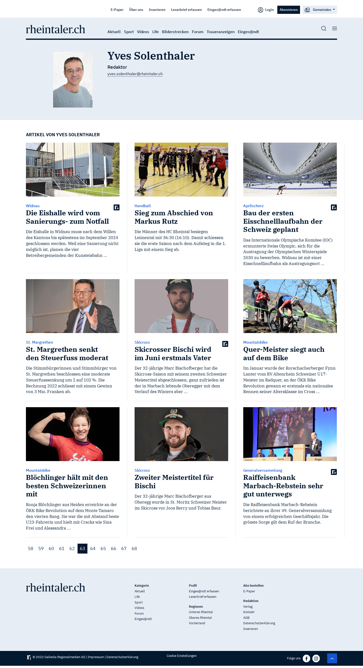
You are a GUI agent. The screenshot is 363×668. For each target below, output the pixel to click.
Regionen (196, 606)
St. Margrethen (39, 342)
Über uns (136, 9)
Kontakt (249, 612)
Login (269, 9)
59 (41, 548)
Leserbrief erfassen (186, 9)
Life (155, 31)
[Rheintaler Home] (55, 28)
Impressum (96, 657)
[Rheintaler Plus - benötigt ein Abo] (117, 207)
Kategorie (142, 585)
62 (72, 548)
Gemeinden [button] (322, 9)
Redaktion (251, 601)
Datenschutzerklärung (259, 623)
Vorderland (197, 623)
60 (51, 548)
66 (113, 548)
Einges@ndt (248, 31)
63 (82, 548)
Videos (143, 31)
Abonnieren (289, 9)
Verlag (248, 606)
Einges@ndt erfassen (224, 9)
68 (134, 548)
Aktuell (114, 31)
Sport (129, 31)
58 (30, 548)
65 (103, 548)
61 (61, 548)
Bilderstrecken (175, 31)
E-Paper (117, 9)
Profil (193, 585)
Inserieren (157, 9)
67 (124, 548)
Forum (197, 31)
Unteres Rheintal (201, 612)
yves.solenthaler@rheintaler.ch (135, 73)
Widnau (33, 205)
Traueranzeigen (221, 31)
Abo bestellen (253, 585)
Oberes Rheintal (200, 618)
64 (93, 548)
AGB (246, 618)
